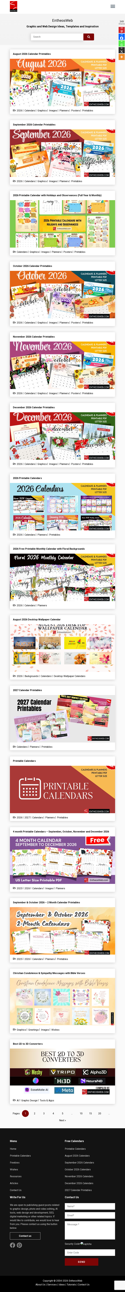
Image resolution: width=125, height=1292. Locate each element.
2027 (27, 817)
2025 (19, 888)
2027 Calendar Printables (78, 1190)
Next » (62, 1120)
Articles (14, 1183)
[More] (122, 57)
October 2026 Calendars (78, 1169)
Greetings (33, 1029)
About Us (40, 1284)
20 (99, 1113)
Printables (87, 110)
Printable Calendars (20, 1155)
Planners (64, 110)
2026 (19, 110)
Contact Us (15, 1190)
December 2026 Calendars (79, 1183)
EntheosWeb (75, 1280)
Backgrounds (31, 676)
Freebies (15, 1162)
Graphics (42, 110)
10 (81, 1113)
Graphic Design (29, 1100)
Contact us (25, 1235)
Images (53, 110)
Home (13, 1148)
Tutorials (71, 1284)
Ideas (62, 1284)
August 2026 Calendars (77, 1155)
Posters (75, 110)
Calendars (30, 110)
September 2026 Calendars (79, 1162)
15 (90, 1113)
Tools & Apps (47, 1100)
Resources (15, 1176)
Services (52, 1284)
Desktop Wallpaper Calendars (69, 676)
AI (18, 1100)
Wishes (55, 1029)
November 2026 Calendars (79, 1176)
